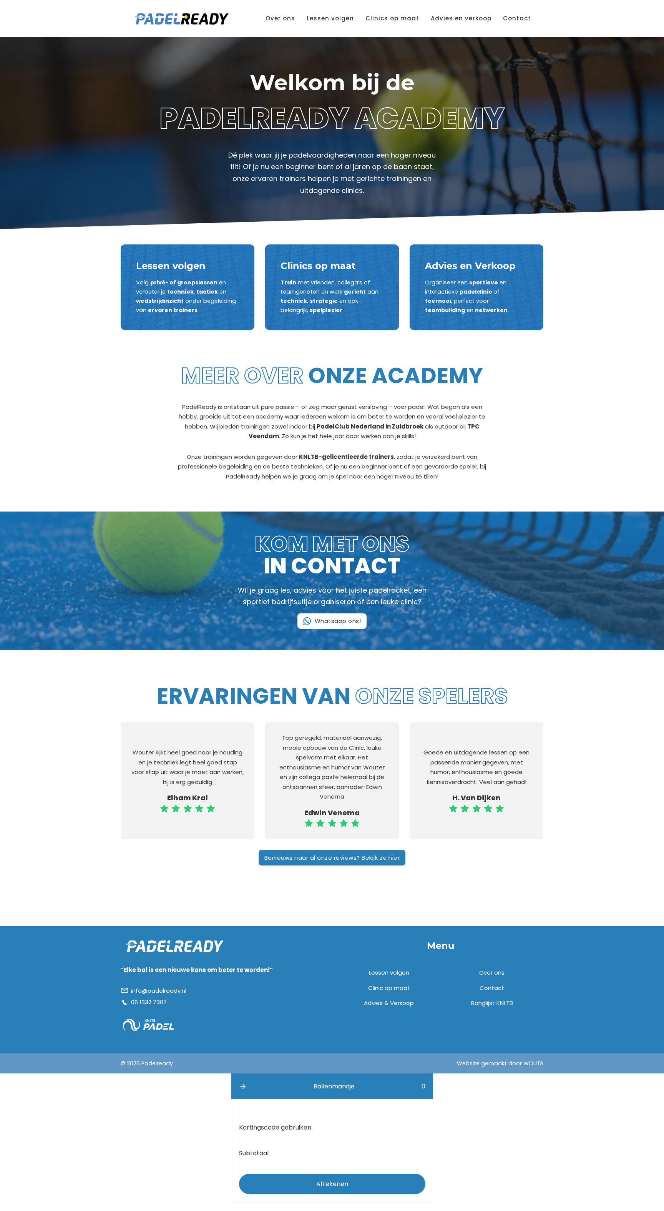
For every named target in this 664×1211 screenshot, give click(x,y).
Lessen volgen (330, 18)
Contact (517, 18)
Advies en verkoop (461, 18)
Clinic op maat (389, 988)
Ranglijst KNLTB (492, 1003)
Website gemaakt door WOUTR (500, 1063)
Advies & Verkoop (389, 1003)
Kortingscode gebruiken (275, 1127)
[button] (243, 1086)
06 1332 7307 (149, 1002)
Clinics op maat (392, 18)
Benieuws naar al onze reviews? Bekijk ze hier (332, 858)
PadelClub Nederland (350, 426)
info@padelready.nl (158, 991)
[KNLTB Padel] (148, 1025)
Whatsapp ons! (338, 621)
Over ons (280, 18)
